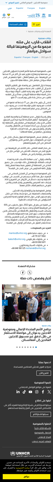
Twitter (49, 392)
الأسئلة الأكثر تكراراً (42, 428)
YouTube (30, 392)
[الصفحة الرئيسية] (37, 16)
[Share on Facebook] (22, 272)
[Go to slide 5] (24, 348)
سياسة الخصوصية (23, 468)
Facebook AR (43, 392)
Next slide (5, 303)
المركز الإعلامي (44, 437)
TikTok (24, 392)
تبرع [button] (9, 17)
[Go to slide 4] (27, 348)
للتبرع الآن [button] (44, 373)
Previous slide (48, 303)
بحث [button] (12, 17)
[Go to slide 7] (19, 348)
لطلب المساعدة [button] (16, 24)
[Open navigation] (49, 16)
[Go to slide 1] (35, 348)
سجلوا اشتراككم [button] (41, 414)
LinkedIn (18, 392)
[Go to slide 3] (30, 348)
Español (19, 8)
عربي (10, 8)
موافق (26, 476)
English (42, 8)
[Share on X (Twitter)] (29, 272)
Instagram (36, 392)
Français (31, 8)
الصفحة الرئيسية (44, 31)
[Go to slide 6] (21, 348)
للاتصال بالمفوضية (42, 433)
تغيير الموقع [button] (14, 3)
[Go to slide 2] (32, 348)
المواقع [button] (4, 17)
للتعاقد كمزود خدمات (41, 441)
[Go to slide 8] (16, 348)
